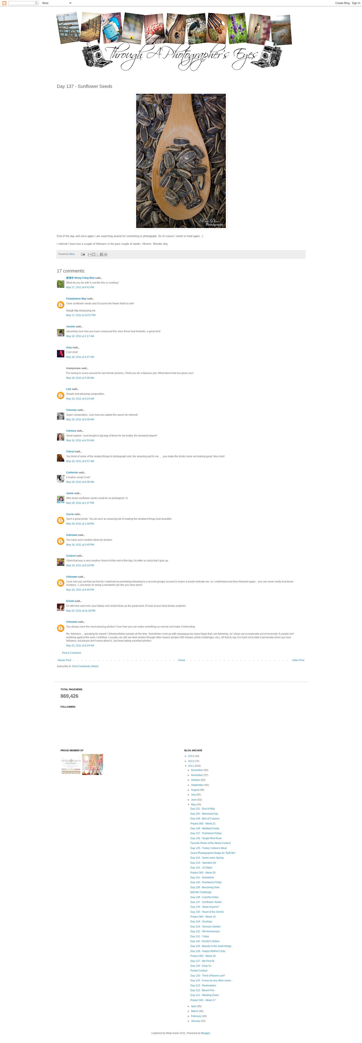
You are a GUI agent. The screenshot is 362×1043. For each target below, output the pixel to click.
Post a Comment (71, 652)
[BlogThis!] (94, 254)
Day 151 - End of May (202, 808)
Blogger (205, 1033)
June (194, 799)
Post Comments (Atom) (85, 666)
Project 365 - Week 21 (203, 823)
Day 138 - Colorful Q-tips (204, 897)
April (194, 1006)
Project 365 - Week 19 (203, 916)
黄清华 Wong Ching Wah (80, 277)
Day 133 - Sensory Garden (205, 926)
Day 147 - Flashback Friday (206, 833)
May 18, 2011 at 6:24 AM (80, 398)
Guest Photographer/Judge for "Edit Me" (213, 853)
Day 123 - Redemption (203, 985)
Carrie (70, 514)
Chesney (71, 410)
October (196, 780)
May (194, 804)
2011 (191, 765)
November (197, 775)
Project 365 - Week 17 (203, 1000)
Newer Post (64, 660)
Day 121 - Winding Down (204, 995)
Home (181, 660)
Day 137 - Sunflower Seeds (206, 902)
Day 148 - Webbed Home (204, 828)
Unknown (71, 535)
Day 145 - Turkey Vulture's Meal (208, 848)
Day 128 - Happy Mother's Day (207, 951)
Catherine (72, 472)
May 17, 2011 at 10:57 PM (81, 315)
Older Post (298, 660)
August (195, 789)
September (197, 785)
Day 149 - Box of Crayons (205, 818)
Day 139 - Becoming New (205, 887)
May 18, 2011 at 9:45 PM (80, 589)
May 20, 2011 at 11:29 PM (80, 610)
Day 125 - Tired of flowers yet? (207, 975)
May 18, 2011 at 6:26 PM (80, 565)
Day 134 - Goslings (201, 921)
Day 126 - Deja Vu (200, 965)
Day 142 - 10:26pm (201, 867)
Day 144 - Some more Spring (207, 857)
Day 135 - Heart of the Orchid (207, 911)
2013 (191, 756)
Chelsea (71, 430)
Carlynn (71, 555)
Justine (70, 326)
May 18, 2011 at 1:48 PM (80, 523)
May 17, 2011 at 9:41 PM (80, 287)
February (196, 1016)
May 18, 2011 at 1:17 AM (80, 336)
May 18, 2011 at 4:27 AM (80, 356)
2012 (191, 761)
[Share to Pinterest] (105, 254)
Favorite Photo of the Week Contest (210, 843)
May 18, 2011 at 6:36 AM (80, 419)
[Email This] (90, 254)
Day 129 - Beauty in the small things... (211, 946)
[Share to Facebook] (102, 254)
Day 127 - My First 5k (202, 961)
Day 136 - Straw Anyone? (204, 906)
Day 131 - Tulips (199, 936)
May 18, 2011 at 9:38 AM (80, 481)
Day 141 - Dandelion (202, 877)
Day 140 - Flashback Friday (206, 882)
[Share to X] (98, 254)
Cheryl (70, 451)
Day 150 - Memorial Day (204, 813)
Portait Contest (198, 970)
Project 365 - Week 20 (203, 872)
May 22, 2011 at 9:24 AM (80, 645)
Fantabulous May (76, 298)
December (197, 770)
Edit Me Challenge (201, 892)
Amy (69, 347)
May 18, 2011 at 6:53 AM (80, 440)
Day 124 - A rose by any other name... (211, 980)
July (193, 794)
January (196, 1021)
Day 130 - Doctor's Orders (205, 941)
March (195, 1011)
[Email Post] (82, 254)
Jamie (70, 493)
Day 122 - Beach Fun (202, 990)
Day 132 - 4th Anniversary (205, 931)
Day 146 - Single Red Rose (206, 838)
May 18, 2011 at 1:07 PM (80, 502)
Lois (68, 389)
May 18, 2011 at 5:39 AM (80, 377)
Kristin (70, 601)
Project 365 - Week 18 (203, 955)
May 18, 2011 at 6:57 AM (80, 461)
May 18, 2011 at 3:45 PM (80, 544)
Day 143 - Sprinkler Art (203, 862)
